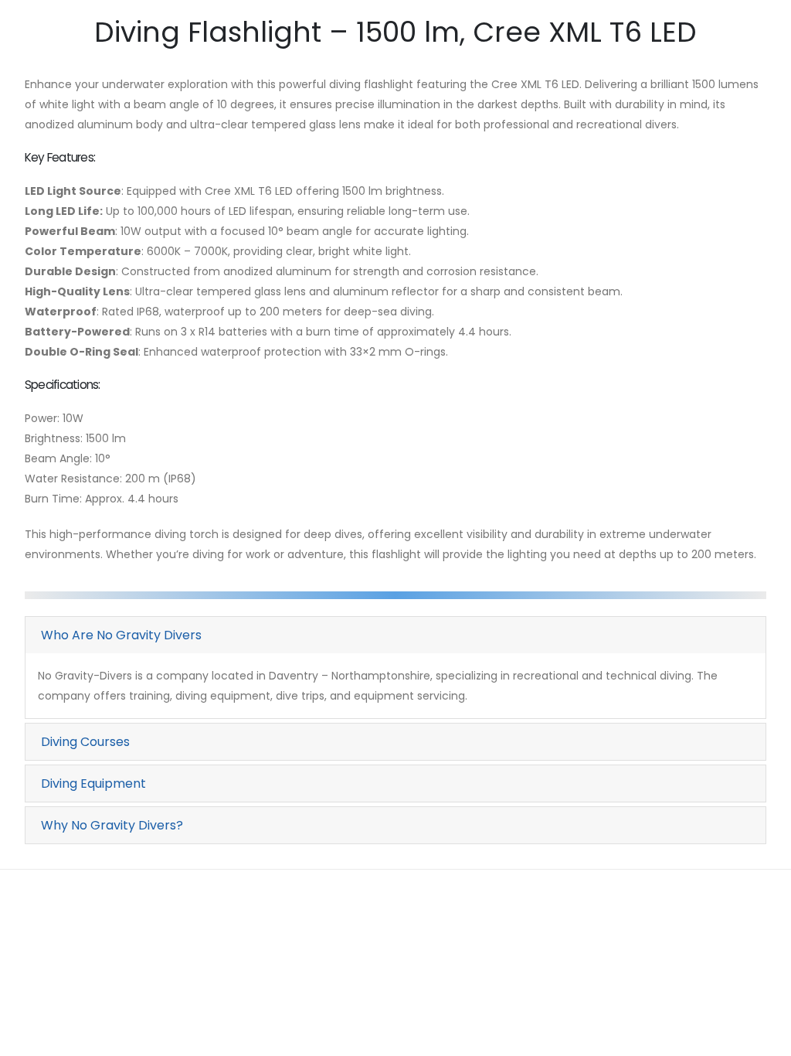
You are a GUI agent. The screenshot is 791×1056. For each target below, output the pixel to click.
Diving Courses (85, 742)
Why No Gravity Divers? (112, 825)
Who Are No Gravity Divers (121, 635)
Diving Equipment (93, 783)
